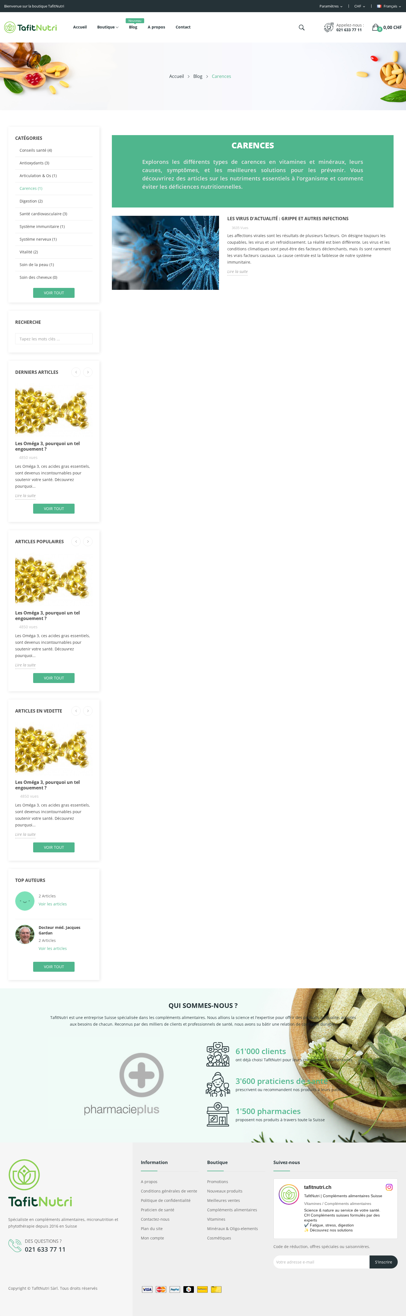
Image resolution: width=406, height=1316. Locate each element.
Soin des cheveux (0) (38, 277)
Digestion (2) (31, 201)
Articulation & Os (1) (38, 175)
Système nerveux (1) (38, 239)
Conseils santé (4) (36, 150)
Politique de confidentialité (166, 1200)
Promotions (217, 1181)
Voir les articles (53, 904)
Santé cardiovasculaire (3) (43, 213)
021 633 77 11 (349, 29)
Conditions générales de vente (169, 1191)
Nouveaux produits (224, 1191)
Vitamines (216, 1219)
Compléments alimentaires (232, 1209)
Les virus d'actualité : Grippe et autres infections (288, 219)
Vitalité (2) (29, 251)
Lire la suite (25, 495)
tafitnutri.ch (317, 1187)
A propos (149, 1181)
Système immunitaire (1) (42, 226)
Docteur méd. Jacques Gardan (59, 930)
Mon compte (152, 1238)
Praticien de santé (157, 1209)
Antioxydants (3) (34, 163)
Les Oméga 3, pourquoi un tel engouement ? (47, 446)
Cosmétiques (219, 1238)
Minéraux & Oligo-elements (232, 1228)
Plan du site (152, 1228)
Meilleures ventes (223, 1200)
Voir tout (54, 292)
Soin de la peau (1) (37, 264)
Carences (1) (31, 188)
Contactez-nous (155, 1219)
